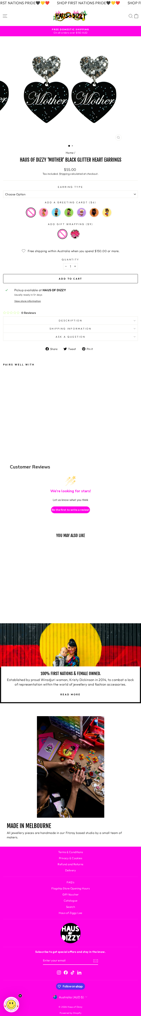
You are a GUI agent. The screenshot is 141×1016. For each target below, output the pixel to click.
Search (70, 907)
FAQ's (70, 882)
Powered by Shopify (70, 1012)
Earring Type (70, 186)
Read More (70, 694)
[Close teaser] (20, 996)
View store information (27, 300)
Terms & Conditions (70, 852)
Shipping (64, 173)
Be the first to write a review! (70, 510)
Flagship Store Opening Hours (70, 888)
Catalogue (70, 900)
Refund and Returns (70, 864)
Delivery (70, 870)
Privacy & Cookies (70, 858)
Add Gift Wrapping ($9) (70, 224)
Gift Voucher (70, 894)
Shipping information (71, 328)
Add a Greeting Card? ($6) (70, 202)
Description (70, 320)
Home (70, 152)
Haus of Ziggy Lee (70, 913)
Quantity (70, 259)
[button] (11, 1004)
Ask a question (70, 336)
